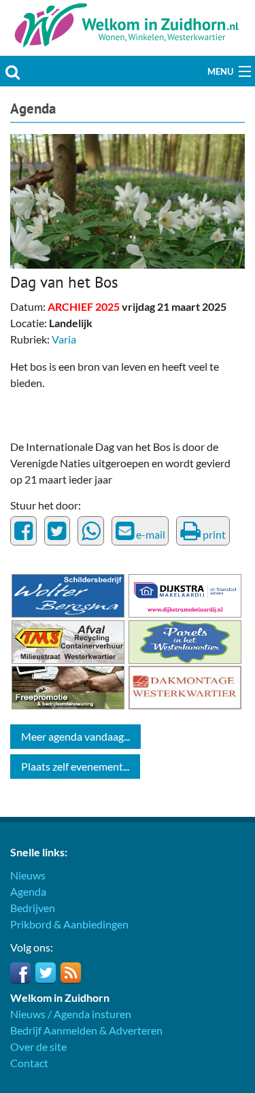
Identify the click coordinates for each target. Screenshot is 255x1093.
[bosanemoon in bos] (127, 199)
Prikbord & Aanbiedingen (69, 924)
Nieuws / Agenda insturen (70, 1013)
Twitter (45, 972)
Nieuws (28, 875)
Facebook (20, 972)
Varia (64, 339)
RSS (71, 972)
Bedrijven (32, 907)
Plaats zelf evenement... (75, 766)
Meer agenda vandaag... (75, 736)
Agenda (33, 108)
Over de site (38, 1046)
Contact (29, 1062)
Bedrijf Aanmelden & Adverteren (86, 1030)
